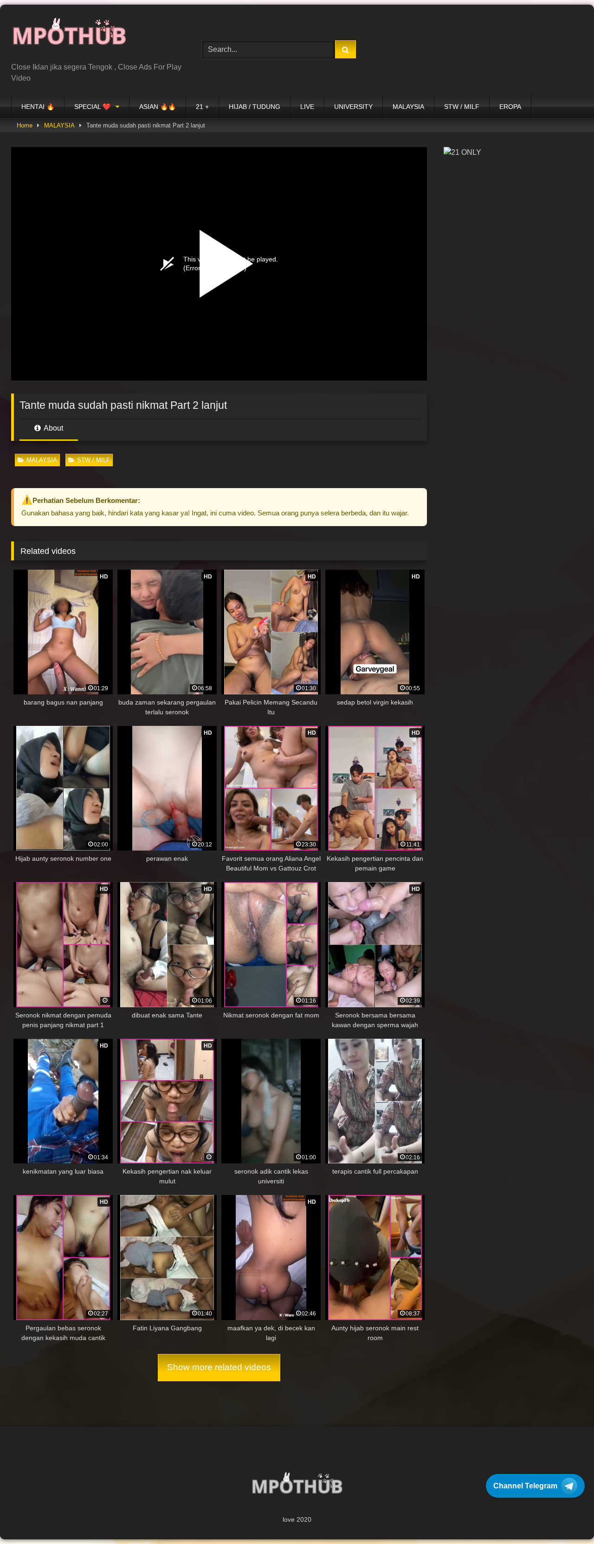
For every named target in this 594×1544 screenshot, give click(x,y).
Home (24, 125)
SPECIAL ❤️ (92, 106)
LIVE (307, 106)
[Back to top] (565, 1516)
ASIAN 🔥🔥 (157, 106)
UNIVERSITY (353, 106)
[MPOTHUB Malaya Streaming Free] (69, 37)
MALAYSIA (408, 106)
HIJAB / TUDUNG (254, 106)
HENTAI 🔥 (37, 106)
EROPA (510, 106)
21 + (202, 106)
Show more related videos (219, 1367)
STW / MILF (461, 106)
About (52, 428)
